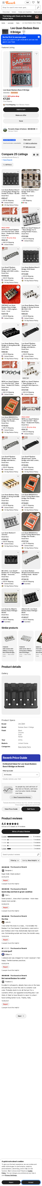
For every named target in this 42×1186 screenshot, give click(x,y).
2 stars (4, 846)
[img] (31, 129)
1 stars (4, 849)
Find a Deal (6, 12)
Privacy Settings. (11, 1175)
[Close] (39, 37)
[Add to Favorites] (24, 32)
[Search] (38, 7)
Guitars (14, 12)
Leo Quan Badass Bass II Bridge (16, 90)
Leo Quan (21, 724)
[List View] (37, 154)
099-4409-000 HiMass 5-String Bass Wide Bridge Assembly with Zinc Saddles (9, 650)
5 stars (4, 837)
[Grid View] (34, 154)
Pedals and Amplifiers (25, 12)
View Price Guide (11, 809)
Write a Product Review (21, 831)
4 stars (4, 840)
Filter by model (8, 771)
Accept (30, 1182)
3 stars (4, 843)
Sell (27, 2)
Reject (11, 1182)
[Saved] (33, 2)
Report (5, 880)
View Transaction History (22, 797)
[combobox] (19, 774)
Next (19, 1016)
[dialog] (21, 1172)
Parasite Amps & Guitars (17, 129)
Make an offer (21, 115)
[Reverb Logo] (10, 2)
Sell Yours (31, 809)
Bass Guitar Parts (24, 747)
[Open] (37, 775)
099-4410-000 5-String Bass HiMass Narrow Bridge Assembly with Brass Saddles (25, 650)
